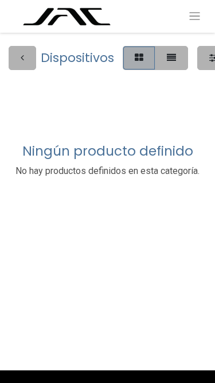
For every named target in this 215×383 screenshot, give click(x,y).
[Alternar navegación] (194, 16)
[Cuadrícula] (139, 58)
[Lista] (171, 58)
